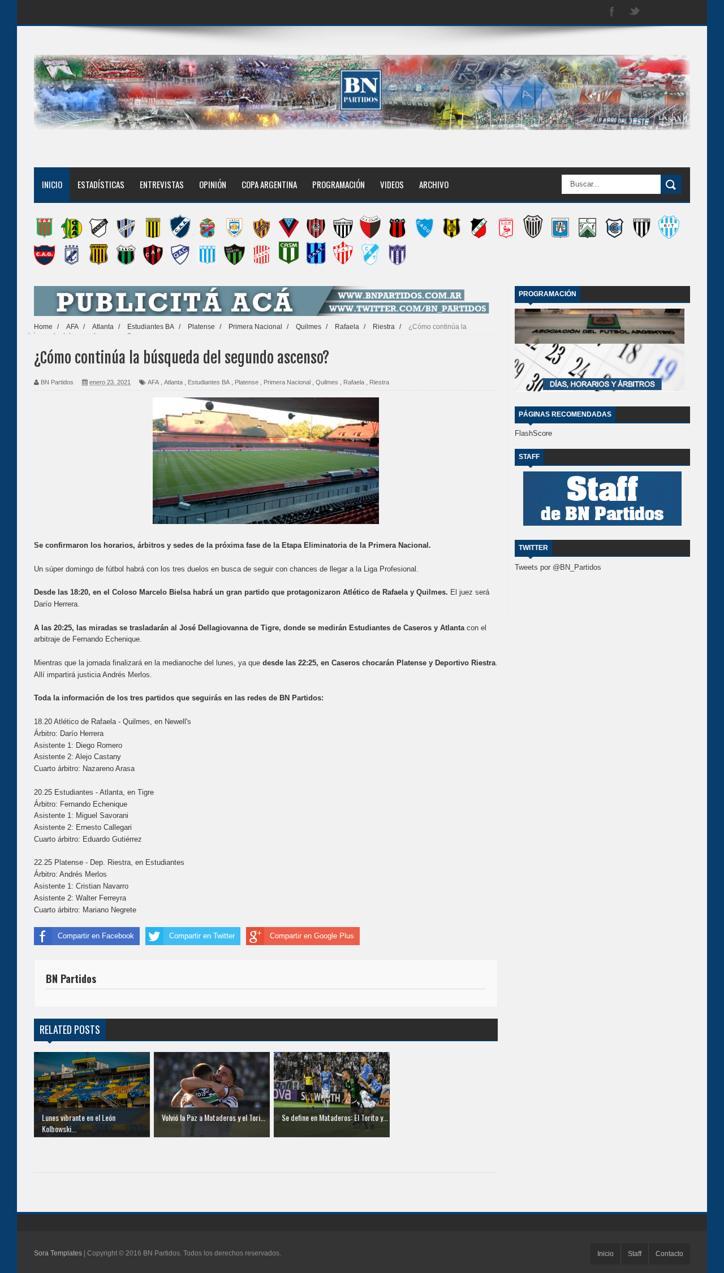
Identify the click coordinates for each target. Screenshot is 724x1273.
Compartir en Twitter (202, 936)
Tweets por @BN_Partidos (558, 567)
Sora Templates (58, 1253)
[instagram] (657, 12)
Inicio (52, 184)
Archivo (434, 184)
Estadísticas (100, 184)
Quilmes (327, 382)
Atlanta (173, 382)
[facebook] (612, 12)
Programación (338, 184)
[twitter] (634, 12)
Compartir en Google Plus (312, 936)
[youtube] (680, 12)
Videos (392, 184)
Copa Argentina (269, 184)
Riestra (379, 382)
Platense (246, 382)
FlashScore (533, 433)
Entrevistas (162, 184)
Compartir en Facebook (96, 936)
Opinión (212, 184)
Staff (634, 1254)
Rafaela (353, 382)
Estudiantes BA (209, 382)
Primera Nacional (287, 382)
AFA (153, 382)
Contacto (669, 1254)
